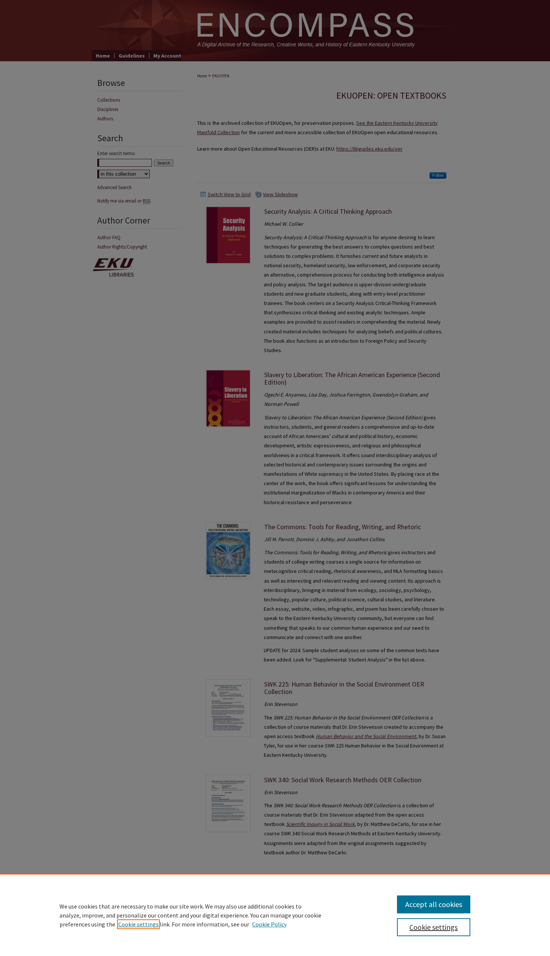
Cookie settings (138, 924)
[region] (275, 915)
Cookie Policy (269, 924)
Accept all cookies (433, 904)
